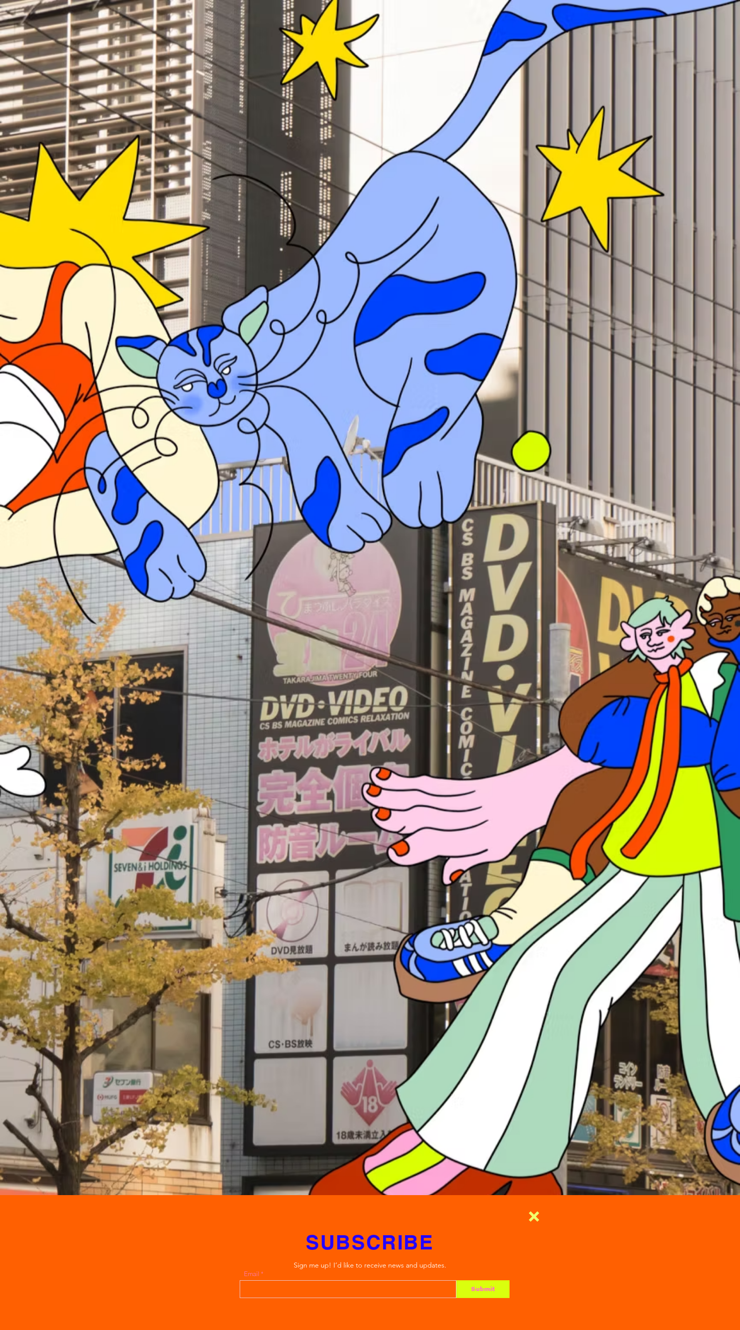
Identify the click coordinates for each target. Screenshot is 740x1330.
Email (251, 1274)
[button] (534, 1216)
